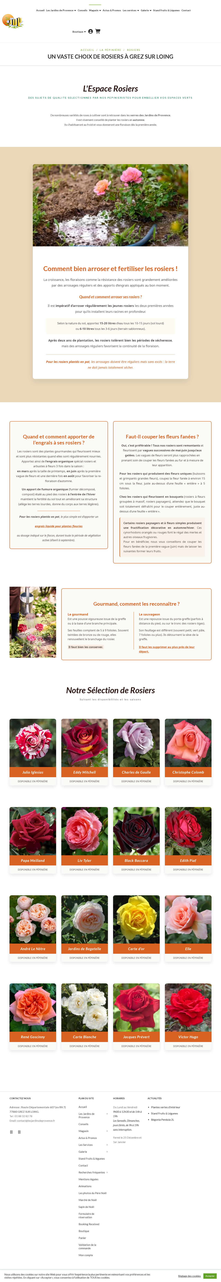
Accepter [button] (210, 1276)
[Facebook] (11, 1132)
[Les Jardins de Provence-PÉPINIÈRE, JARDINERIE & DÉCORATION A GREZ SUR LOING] (13, 21)
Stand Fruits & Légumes (164, 1113)
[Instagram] (19, 1132)
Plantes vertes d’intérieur (165, 1107)
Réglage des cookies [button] (189, 1276)
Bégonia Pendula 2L (162, 1119)
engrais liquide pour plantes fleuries (59, 526)
